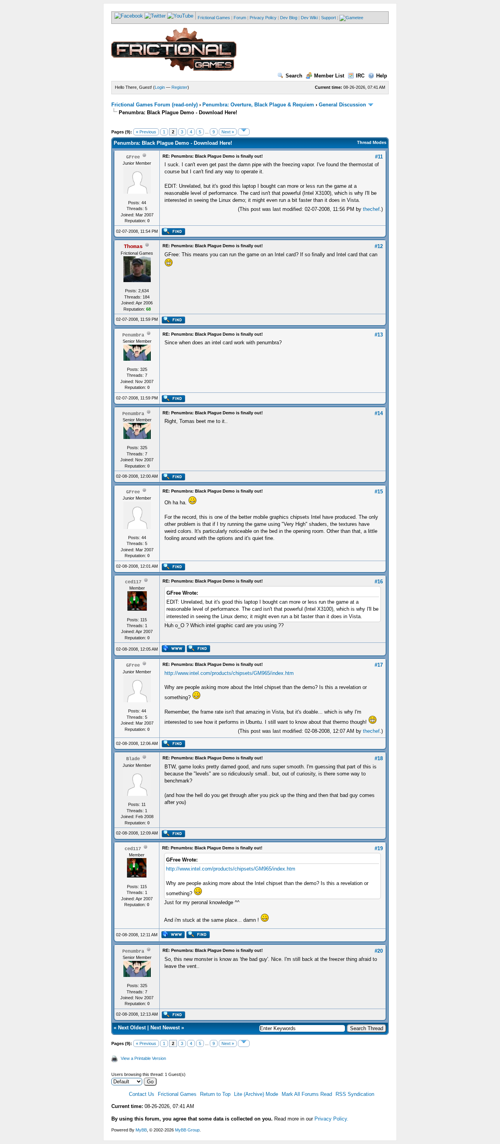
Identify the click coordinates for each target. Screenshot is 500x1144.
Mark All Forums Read (307, 1094)
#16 (379, 582)
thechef (371, 209)
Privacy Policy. (331, 1119)
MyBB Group (187, 1130)
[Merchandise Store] (351, 17)
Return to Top (215, 1094)
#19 (379, 848)
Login (160, 87)
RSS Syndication (355, 1094)
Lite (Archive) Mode (256, 1094)
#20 (379, 951)
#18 (379, 758)
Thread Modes (371, 142)
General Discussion (342, 105)
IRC (360, 76)
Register (179, 87)
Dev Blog (288, 17)
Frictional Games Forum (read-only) (154, 105)
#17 (379, 665)
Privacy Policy (263, 17)
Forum (240, 17)
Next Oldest (132, 1028)
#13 (379, 335)
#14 (379, 413)
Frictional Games (214, 17)
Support (328, 17)
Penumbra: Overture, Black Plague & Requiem (258, 105)
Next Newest (165, 1028)
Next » (227, 132)
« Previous (146, 132)
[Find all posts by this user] (173, 233)
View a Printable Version (143, 1058)
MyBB (141, 1130)
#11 (379, 157)
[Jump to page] (244, 131)
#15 (379, 492)
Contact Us (141, 1094)
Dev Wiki (309, 17)
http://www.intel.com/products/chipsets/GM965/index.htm (229, 673)
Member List (329, 76)
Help (381, 76)
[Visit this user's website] (173, 650)
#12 (379, 246)
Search (294, 76)
